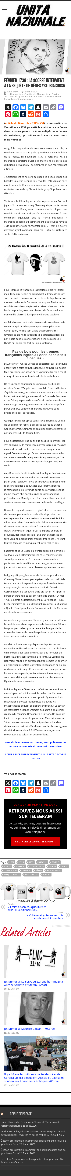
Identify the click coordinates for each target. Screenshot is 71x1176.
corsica (26, 870)
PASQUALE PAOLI (12, 874)
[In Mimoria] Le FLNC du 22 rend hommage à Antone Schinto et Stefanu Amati (33, 983)
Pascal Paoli (54, 870)
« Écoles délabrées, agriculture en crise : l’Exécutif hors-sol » (27, 907)
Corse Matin (10, 870)
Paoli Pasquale (17, 96)
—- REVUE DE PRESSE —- (20, 1114)
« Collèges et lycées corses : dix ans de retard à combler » (45, 915)
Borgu (7, 866)
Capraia (20, 866)
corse (64, 866)
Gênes (39, 870)
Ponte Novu (31, 874)
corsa (52, 866)
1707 (11, 862)
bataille (42, 862)
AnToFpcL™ (12, 92)
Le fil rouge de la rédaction (20, 94)
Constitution (37, 866)
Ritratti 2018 (31, 96)
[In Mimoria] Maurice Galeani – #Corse (29, 1028)
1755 (31, 862)
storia (46, 874)
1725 (21, 862)
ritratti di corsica (46, 96)
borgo (55, 862)
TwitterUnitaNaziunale (22, 99)
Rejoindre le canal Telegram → (35, 841)
